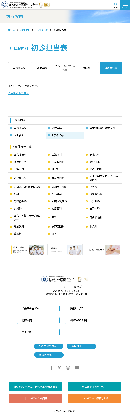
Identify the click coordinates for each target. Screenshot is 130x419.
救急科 (93, 226)
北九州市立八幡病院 (35, 398)
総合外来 (95, 162)
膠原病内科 (20, 162)
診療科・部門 (77, 308)
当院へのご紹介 (78, 320)
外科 (16, 194)
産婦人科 (95, 208)
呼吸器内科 (96, 169)
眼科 (54, 217)
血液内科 (57, 154)
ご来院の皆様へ (30, 308)
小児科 (93, 187)
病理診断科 (58, 226)
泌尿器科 (57, 208)
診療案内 (25, 30)
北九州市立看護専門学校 (94, 398)
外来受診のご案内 (18, 93)
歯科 (54, 233)
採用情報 (77, 346)
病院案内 (27, 320)
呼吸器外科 (20, 201)
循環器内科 (58, 178)
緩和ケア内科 (59, 187)
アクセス (26, 332)
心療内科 (19, 169)
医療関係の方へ (47, 346)
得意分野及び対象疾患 (102, 128)
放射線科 (19, 226)
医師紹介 (19, 135)
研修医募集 (45, 355)
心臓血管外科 (59, 201)
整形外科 (57, 194)
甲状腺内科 (42, 30)
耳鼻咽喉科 (96, 217)
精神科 (55, 169)
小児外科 (95, 201)
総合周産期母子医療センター (28, 217)
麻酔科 (18, 233)
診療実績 (57, 128)
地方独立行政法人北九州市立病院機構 (35, 387)
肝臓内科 (95, 154)
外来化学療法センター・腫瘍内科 (104, 178)
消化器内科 (20, 178)
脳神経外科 (96, 194)
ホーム (11, 30)
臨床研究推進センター (94, 387)
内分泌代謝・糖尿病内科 (27, 187)
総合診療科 (20, 154)
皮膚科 (18, 208)
